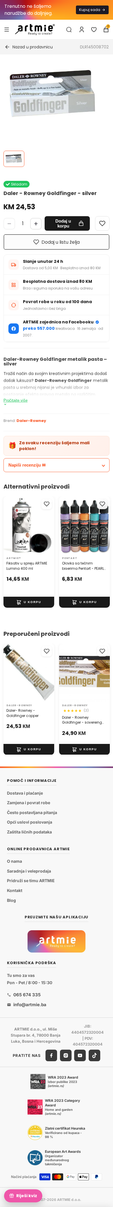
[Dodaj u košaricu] (28, 602)
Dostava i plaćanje (25, 793)
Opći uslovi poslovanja (29, 822)
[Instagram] (66, 1056)
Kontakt (14, 890)
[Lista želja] (94, 29)
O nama (14, 861)
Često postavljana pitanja (32, 812)
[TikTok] (94, 1056)
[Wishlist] (102, 223)
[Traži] (69, 29)
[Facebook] (51, 1056)
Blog (11, 900)
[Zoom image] (53, 93)
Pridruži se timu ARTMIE (31, 880)
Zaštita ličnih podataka (29, 831)
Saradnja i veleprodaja (29, 871)
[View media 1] (13, 159)
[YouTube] (80, 1056)
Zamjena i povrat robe (28, 802)
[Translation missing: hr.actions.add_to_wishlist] (46, 504)
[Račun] (81, 29)
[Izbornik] (6, 29)
